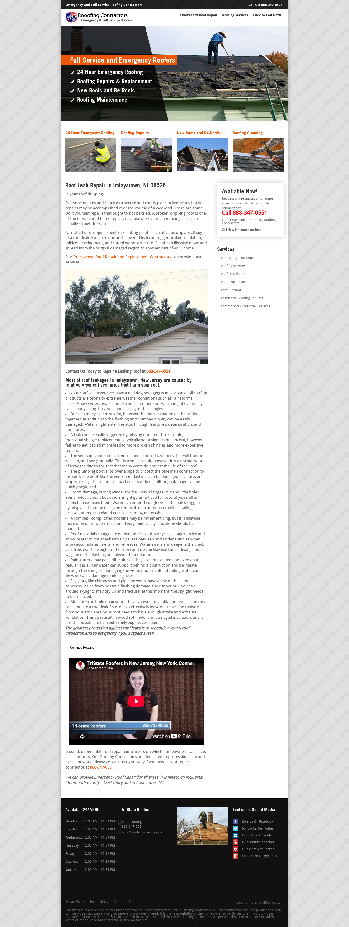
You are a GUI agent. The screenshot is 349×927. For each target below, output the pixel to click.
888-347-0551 (272, 5)
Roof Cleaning (231, 290)
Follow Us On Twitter (258, 828)
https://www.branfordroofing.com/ (142, 832)
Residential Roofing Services (242, 298)
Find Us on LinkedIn (257, 835)
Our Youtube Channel (258, 842)
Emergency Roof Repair (198, 15)
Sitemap (135, 902)
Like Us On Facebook (257, 822)
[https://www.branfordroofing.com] (101, 21)
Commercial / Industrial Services (245, 306)
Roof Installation (233, 274)
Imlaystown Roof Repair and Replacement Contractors (122, 257)
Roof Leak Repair (233, 282)
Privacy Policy (75, 902)
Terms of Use (100, 902)
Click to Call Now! (267, 15)
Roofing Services (235, 15)
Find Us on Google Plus (259, 856)
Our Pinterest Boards (258, 849)
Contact (119, 902)
